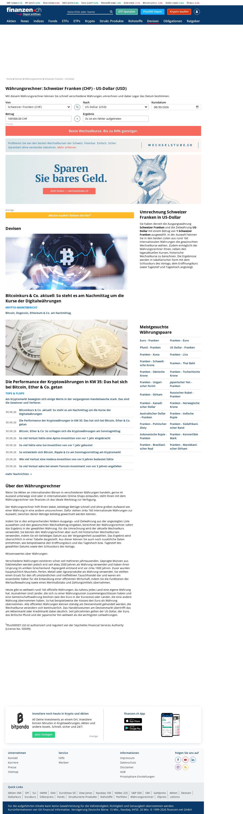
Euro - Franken (149, 340)
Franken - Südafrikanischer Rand (184, 425)
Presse (12, 767)
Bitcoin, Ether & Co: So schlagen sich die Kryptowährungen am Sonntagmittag (69, 431)
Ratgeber (193, 21)
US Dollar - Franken (182, 347)
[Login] (197, 12)
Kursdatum (158, 102)
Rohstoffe (135, 21)
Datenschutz (128, 762)
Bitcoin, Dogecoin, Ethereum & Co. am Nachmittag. (39, 313)
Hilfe (62, 758)
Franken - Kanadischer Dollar (151, 405)
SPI (26, 2)
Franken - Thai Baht (182, 363)
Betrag (10, 114)
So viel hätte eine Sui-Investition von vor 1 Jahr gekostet (56, 445)
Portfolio (121, 797)
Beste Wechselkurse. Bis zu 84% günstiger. (103, 131)
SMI (8, 2)
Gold (126, 2)
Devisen (153, 21)
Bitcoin (146, 2)
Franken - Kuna (149, 354)
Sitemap (13, 772)
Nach (86, 102)
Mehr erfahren (66, 147)
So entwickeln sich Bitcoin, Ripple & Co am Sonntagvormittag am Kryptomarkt (70, 452)
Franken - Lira (179, 354)
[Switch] (77, 107)
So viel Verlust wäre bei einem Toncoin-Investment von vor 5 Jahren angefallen (70, 466)
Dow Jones (85, 793)
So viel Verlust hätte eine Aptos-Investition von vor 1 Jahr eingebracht (64, 438)
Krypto (90, 21)
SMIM (43, 793)
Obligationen (172, 21)
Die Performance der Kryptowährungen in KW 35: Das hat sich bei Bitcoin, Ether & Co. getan (67, 384)
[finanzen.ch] (24, 9)
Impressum (127, 758)
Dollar (169, 2)
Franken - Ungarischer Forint (151, 384)
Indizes (39, 21)
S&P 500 (136, 793)
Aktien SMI (14, 793)
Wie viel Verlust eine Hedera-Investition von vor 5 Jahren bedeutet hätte (66, 459)
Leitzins (175, 797)
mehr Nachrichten (17, 474)
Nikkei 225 (121, 793)
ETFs (65, 21)
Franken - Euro (179, 340)
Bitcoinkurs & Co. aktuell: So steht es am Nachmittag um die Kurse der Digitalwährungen (65, 298)
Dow (45, 2)
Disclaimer (127, 767)
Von (8, 102)
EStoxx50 (105, 2)
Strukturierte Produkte (82, 797)
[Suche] (111, 11)
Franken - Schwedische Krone (152, 363)
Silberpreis (47, 797)
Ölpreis (161, 797)
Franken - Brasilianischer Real (153, 446)
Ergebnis (88, 114)
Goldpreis (160, 793)
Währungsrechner (142, 797)
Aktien (11, 21)
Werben (64, 762)
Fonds (52, 21)
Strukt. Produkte (112, 21)
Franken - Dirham (151, 394)
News (25, 21)
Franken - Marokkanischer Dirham (184, 446)
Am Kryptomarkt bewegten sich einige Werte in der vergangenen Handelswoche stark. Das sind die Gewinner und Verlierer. (67, 400)
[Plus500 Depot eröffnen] (28, 14)
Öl (188, 2)
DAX (64, 2)
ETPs (76, 21)
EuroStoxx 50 (67, 793)
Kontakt (13, 758)
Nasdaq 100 (103, 793)
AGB (122, 772)
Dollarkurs (14, 797)
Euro (83, 2)
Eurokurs (30, 797)
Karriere (13, 762)
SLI (34, 793)
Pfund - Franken (150, 347)
